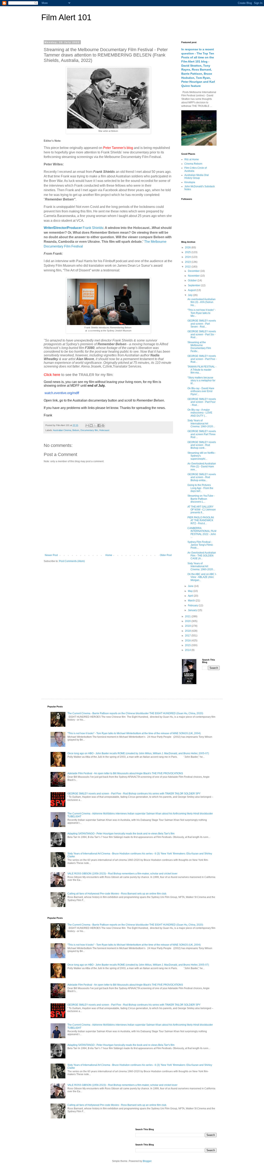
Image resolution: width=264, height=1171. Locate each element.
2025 (188, 252)
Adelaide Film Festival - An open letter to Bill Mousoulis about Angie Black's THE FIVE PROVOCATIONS (125, 773)
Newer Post (51, 555)
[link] (63, 228)
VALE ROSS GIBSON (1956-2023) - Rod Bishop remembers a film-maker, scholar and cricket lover (122, 873)
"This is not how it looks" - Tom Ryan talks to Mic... (201, 313)
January (193, 610)
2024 (188, 257)
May (190, 591)
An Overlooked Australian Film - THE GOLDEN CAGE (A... (201, 555)
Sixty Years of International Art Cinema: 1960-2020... (201, 423)
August (192, 290)
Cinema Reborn (193, 163)
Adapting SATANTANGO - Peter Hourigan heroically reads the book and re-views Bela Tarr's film (120, 833)
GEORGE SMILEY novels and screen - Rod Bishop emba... (201, 477)
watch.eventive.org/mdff (62, 393)
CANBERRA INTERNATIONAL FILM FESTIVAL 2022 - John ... (201, 532)
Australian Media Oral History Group (196, 176)
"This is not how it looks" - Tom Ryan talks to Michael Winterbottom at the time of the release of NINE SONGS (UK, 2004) (134, 733)
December (194, 271)
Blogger (147, 1161)
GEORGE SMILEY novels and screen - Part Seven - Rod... (201, 323)
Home (108, 555)
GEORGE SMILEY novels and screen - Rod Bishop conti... (201, 445)
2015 (188, 645)
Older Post (166, 555)
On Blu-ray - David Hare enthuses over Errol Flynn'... (200, 391)
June (191, 586)
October (192, 280)
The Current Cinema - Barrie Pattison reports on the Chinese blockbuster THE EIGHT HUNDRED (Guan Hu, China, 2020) (135, 713)
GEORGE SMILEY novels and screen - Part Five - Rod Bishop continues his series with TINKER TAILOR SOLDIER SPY (133, 793)
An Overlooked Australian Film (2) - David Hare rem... (201, 466)
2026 (188, 247)
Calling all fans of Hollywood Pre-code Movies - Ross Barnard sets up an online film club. (117, 893)
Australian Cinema (62, 430)
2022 (188, 266)
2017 (188, 635)
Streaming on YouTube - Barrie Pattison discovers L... (201, 498)
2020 (188, 621)
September (194, 285)
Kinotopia (189, 182)
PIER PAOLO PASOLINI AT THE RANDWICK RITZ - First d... (200, 520)
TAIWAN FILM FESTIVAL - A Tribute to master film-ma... (201, 369)
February (193, 605)
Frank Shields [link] (93, 228)
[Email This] (87, 425)
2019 (188, 625)
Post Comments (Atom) (72, 561)
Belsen (75, 430)
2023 (188, 261)
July (190, 295)
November (194, 275)
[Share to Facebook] (99, 425)
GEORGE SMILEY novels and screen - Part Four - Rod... (201, 402)
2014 (188, 650)
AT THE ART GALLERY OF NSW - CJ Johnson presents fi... (201, 509)
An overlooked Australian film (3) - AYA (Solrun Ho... (201, 302)
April (191, 595)
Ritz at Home (191, 159)
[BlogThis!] (91, 425)
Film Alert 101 (66, 17)
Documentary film (89, 430)
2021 (188, 616)
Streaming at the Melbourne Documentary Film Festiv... (199, 347)
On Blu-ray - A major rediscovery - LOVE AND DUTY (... (199, 412)
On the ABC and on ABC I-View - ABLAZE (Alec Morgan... (202, 577)
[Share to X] (95, 425)
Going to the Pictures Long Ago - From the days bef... (200, 488)
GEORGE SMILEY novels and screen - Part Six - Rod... (201, 334)
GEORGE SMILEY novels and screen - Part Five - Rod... (202, 359)
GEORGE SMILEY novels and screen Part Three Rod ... (201, 434)
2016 (188, 640)
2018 (188, 630)
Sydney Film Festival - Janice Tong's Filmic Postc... (200, 545)
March (192, 600)
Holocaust (104, 430)
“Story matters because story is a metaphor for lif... (201, 380)
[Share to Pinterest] (103, 425)
